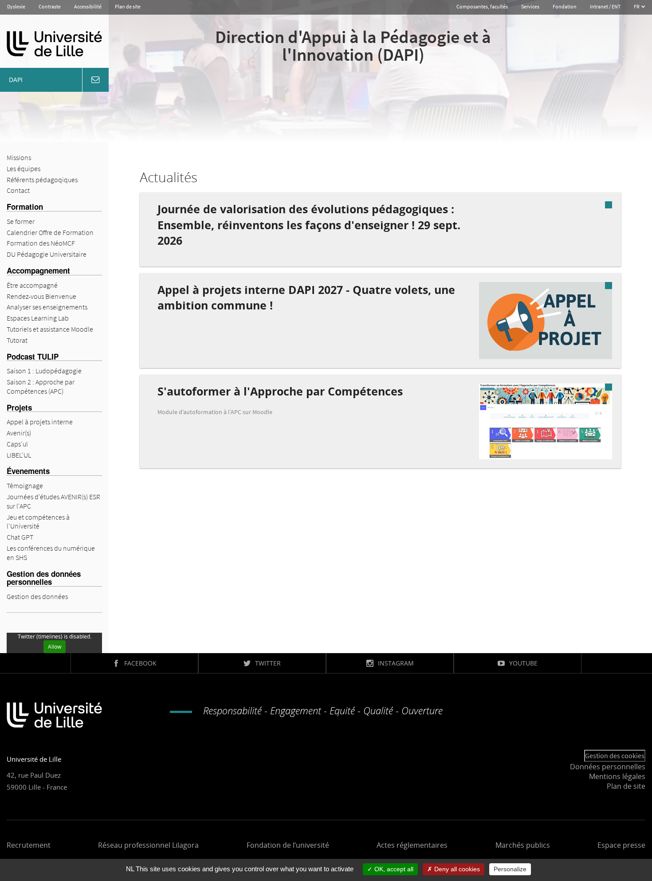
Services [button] (530, 6)
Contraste (50, 6)
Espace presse (621, 845)
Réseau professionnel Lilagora (148, 845)
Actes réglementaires (412, 845)
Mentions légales (617, 776)
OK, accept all (393, 869)
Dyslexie (16, 6)
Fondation (565, 6)
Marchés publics (522, 845)
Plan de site (128, 6)
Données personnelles (607, 766)
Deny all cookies (456, 869)
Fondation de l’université (288, 845)
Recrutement (29, 845)
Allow (54, 646)
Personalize (510, 869)
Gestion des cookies (614, 755)
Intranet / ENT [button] (605, 6)
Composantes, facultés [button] (482, 6)
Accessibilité (88, 6)
